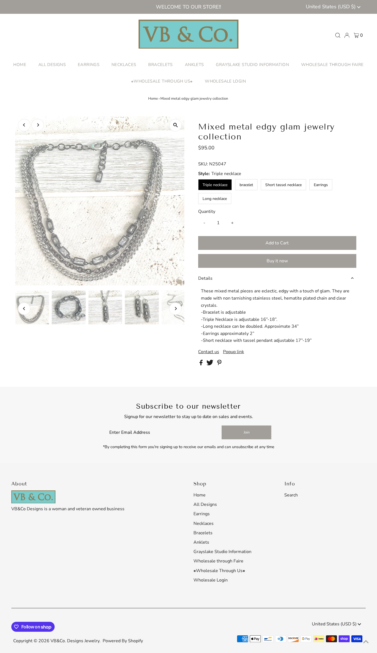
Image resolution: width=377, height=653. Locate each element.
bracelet (246, 184)
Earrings (321, 184)
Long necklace (215, 198)
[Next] (37, 125)
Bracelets (203, 533)
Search (291, 495)
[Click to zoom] (175, 125)
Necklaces (203, 523)
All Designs (205, 504)
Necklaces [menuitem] (123, 64)
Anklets (201, 542)
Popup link (233, 352)
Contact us (208, 352)
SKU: (203, 164)
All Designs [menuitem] (52, 64)
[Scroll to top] (365, 641)
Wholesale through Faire (218, 561)
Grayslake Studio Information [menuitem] (252, 64)
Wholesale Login (210, 580)
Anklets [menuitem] (194, 64)
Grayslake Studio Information (222, 552)
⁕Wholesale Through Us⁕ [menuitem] (162, 81)
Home (153, 98)
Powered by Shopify (123, 641)
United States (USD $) (331, 6)
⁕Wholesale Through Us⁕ (219, 571)
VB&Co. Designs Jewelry (75, 641)
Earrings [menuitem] (88, 64)
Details (205, 278)
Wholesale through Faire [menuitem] (332, 64)
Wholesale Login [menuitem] (225, 81)
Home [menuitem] (19, 64)
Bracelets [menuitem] (160, 64)
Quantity (206, 211)
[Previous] (24, 125)
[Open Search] (337, 35)
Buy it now (277, 261)
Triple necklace (215, 184)
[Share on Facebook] (202, 364)
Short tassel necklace (283, 184)
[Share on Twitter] (210, 364)
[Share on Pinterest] (219, 364)
